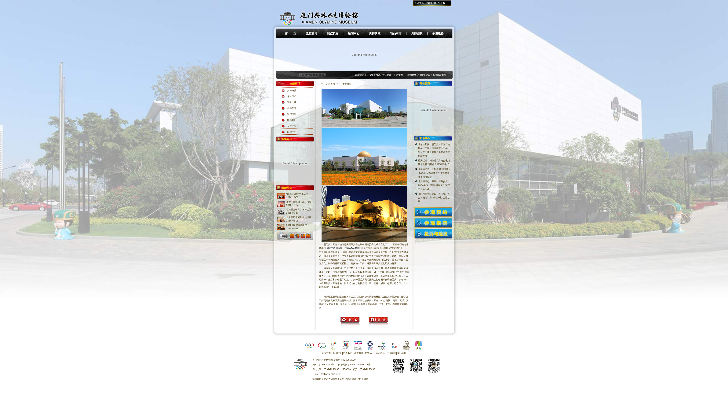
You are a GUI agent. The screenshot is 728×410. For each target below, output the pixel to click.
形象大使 (291, 102)
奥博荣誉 (291, 108)
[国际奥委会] (309, 349)
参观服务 (438, 33)
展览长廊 (332, 33)
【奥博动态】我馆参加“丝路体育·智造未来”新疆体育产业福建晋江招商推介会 (434, 173)
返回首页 (326, 353)
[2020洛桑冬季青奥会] (358, 349)
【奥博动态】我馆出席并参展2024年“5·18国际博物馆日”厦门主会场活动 (434, 185)
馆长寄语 (291, 96)
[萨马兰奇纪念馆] (406, 349)
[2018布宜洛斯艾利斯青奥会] (346, 349)
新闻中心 (353, 33)
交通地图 (291, 126)
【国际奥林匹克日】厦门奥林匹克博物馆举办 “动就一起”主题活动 (434, 197)
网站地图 (401, 353)
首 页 (290, 33)
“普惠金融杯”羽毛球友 (297, 194)
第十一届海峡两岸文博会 (298, 201)
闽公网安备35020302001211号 (354, 364)
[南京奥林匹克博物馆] (419, 349)
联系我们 (430, 3)
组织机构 (291, 114)
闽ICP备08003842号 (323, 364)
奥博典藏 (374, 33)
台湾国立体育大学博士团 (298, 209)
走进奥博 (311, 33)
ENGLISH (441, 3)
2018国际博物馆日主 (297, 225)
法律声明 (291, 131)
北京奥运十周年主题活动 (298, 217)
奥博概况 (291, 90)
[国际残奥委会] (321, 349)
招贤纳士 (369, 353)
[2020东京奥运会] (370, 349)
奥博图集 (417, 33)
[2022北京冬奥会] (382, 349)
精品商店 (396, 33)
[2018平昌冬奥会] (334, 349)
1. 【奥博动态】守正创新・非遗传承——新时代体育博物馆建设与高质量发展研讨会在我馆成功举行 (394, 74)
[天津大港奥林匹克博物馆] (394, 349)
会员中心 (419, 3)
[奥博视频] (295, 239)
